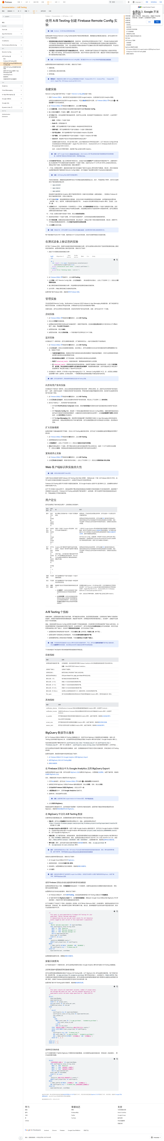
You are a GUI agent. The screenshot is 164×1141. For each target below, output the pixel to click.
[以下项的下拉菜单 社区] (59, 2)
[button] (10, 29)
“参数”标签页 (80, 230)
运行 (27, 2)
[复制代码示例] (117, 259)
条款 (26, 1137)
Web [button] (82, 256)
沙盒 (75, 772)
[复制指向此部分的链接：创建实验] (58, 89)
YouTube (73, 1118)
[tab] (52, 256)
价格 (43, 2)
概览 (3, 11)
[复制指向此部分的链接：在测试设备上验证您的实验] (80, 242)
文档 (48, 2)
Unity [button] (93, 256)
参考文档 (43, 11)
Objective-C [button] (60, 256)
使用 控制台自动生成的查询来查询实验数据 (79, 852)
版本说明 (120, 1118)
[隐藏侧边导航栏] (20, 1138)
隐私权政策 (32, 1137)
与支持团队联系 (122, 1110)
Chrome (54, 1130)
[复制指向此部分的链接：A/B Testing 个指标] (70, 612)
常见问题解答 (121, 1120)
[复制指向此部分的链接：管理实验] (58, 299)
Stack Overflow (122, 1112)
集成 (53, 781)
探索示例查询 (53, 763)
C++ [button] (88, 256)
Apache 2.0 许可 (95, 1094)
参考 (26, 1112)
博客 (147, 2)
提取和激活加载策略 (105, 59)
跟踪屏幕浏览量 (102, 722)
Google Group (122, 1115)
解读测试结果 (79, 983)
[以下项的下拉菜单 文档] (51, 2)
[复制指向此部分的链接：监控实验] (56, 338)
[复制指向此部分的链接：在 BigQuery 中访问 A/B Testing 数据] (84, 814)
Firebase (47, 16)
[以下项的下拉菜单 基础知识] (14, 11)
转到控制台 (154, 2)
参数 (78, 94)
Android (46, 1130)
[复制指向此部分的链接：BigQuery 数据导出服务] (76, 733)
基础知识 (10, 11)
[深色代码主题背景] (114, 259)
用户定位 (82, 156)
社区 (56, 2)
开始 (157, 22)
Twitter (73, 1115)
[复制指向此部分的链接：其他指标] (56, 700)
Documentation (8, 7)
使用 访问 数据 (60, 760)
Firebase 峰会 (74, 1112)
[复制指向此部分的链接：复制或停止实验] (62, 453)
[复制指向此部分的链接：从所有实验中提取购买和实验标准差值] (76, 970)
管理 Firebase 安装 (73, 292)
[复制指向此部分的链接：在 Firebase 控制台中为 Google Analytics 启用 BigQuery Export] (111, 769)
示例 (50, 11)
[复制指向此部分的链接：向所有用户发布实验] (67, 385)
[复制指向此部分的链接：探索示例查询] (60, 961)
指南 (26, 1110)
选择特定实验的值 (108, 840)
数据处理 (99, 530)
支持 (64, 2)
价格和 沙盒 (52, 774)
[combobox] (117, 2)
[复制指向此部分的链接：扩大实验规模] (60, 428)
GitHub (27, 1120)
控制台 (57, 97)
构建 (19, 2)
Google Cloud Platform (74, 1130)
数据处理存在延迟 (74, 154)
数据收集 (90, 798)
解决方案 (36, 2)
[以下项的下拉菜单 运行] (30, 2)
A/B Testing (22, 7)
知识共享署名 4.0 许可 (68, 1094)
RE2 (104, 518)
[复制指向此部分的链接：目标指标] (56, 655)
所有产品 (86, 1130)
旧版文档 (120, 1123)
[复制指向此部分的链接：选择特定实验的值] (61, 1050)
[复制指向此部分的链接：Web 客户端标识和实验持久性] (83, 467)
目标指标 (80, 843)
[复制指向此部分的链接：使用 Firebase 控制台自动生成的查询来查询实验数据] (87, 883)
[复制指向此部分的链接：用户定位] (58, 500)
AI (18, 11)
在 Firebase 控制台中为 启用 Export (68, 757)
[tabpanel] (83, 266)
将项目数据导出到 (65, 809)
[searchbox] (11, 16)
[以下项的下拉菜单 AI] (21, 11)
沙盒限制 (100, 772)
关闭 (149, 22)
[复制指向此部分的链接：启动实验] (56, 314)
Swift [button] (51, 256)
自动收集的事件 (106, 716)
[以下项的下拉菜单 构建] (22, 2)
